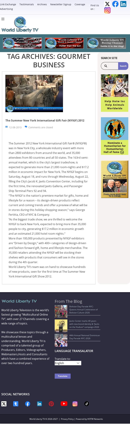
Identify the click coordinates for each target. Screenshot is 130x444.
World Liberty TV (37, 419)
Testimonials (26, 4)
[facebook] (27, 403)
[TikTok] (86, 403)
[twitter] (3, 403)
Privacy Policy (67, 419)
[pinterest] (51, 403)
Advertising (6, 9)
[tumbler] (15, 403)
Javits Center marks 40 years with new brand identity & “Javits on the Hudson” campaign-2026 (84, 323)
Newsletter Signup (60, 4)
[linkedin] (39, 403)
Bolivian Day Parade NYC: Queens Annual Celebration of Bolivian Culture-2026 (83, 309)
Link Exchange (8, 4)
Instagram (107, 10)
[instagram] (75, 403)
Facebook (115, 4)
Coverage (80, 4)
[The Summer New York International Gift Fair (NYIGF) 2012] (34, 93)
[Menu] (3, 19)
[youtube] (64, 403)
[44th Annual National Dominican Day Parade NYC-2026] (61, 340)
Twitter (107, 4)
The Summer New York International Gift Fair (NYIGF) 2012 (44, 120)
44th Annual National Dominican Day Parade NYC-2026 (84, 337)
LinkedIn (123, 4)
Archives (42, 4)
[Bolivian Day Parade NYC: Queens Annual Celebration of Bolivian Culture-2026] (61, 311)
